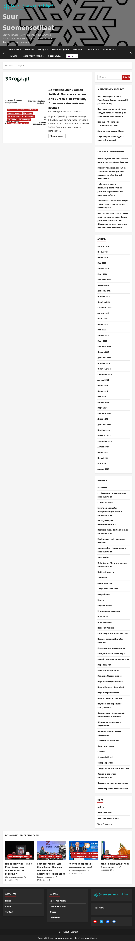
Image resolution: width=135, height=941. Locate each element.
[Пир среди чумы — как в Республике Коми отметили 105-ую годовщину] (19, 850)
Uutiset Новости (14, 113)
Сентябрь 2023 (104, 441)
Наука (28, 49)
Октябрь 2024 (103, 368)
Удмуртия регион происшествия (113, 768)
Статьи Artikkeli (105, 757)
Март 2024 (102, 407)
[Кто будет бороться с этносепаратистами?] (83, 850)
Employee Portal (57, 900)
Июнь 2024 (102, 391)
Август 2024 (103, 380)
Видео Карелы (104, 605)
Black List (102, 487)
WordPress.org (104, 824)
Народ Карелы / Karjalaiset (110, 687)
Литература (54, 56)
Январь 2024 (103, 418)
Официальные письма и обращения (109, 724)
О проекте (13, 49)
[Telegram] (101, 921)
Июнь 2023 (102, 458)
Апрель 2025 (103, 335)
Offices (52, 911)
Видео (13, 56)
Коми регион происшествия (111, 648)
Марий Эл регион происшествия (113, 659)
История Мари (104, 622)
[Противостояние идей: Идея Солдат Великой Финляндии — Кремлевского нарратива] (51, 850)
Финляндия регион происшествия (106, 775)
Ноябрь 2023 (103, 430)
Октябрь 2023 (103, 435)
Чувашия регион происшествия (112, 783)
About (8, 906)
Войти (100, 807)
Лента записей (104, 812)
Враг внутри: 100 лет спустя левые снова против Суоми (112, 204)
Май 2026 (101, 262)
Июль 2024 (102, 385)
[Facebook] (107, 921)
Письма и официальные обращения (109, 733)
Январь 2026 (103, 285)
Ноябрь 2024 (103, 363)
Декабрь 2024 (104, 357)
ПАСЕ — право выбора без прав (112, 162)
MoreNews (79, 938)
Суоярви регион (105, 762)
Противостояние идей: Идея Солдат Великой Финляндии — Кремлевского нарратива (112, 112)
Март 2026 (102, 274)
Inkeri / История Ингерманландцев (106, 522)
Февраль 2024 (104, 413)
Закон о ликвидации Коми (110, 131)
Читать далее (58, 135)
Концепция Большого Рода (19, 120)
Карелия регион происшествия (21, 116)
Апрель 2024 (103, 402)
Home (8, 900)
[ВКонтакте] (114, 921)
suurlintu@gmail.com (58, 112)
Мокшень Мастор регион (18, 123)
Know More (54, 917)
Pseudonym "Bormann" (108, 158)
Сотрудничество (32, 56)
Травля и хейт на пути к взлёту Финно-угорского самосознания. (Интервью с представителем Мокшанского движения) (112, 220)
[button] (4, 53)
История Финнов (105, 627)
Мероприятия (104, 664)
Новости (92, 49)
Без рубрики (103, 594)
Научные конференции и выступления (109, 705)
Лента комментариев (108, 818)
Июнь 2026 (102, 257)
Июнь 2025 (102, 324)
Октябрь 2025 (103, 302)
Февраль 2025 (104, 346)
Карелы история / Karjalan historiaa (110, 641)
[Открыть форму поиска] (131, 52)
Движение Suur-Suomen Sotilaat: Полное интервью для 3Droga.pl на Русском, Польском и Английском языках (67, 98)
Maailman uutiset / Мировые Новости (22, 110)
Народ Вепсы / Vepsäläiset (110, 681)
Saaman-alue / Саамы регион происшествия (111, 550)
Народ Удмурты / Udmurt (109, 698)
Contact (9, 911)
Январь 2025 (103, 352)
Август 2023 (103, 446)
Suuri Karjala (103, 557)
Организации (59, 49)
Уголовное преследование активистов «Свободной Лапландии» (110, 175)
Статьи (101, 751)
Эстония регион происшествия (112, 788)
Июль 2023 (102, 452)
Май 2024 (101, 396)
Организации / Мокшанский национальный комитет (110, 715)
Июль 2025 (102, 318)
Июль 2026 (102, 251)
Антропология (104, 583)
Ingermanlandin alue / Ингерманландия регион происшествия (109, 511)
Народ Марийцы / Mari (108, 692)
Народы (42, 49)
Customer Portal (57, 906)
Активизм (108, 49)
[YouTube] (95, 921)
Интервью (27, 113)
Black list (78, 49)
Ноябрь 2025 (103, 296)
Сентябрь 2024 (104, 374)
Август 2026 (103, 246)
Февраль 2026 (104, 279)
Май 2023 (101, 463)
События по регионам (108, 740)
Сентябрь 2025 (104, 307)
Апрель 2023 (103, 469)
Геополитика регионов (108, 611)
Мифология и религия (108, 670)
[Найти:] (109, 77)
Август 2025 (103, 313)
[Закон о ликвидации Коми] (115, 850)
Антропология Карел (107, 588)
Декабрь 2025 (104, 290)
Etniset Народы (105, 502)
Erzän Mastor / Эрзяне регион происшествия (111, 495)
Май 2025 (101, 329)
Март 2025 (102, 341)
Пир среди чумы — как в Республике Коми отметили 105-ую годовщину (113, 100)
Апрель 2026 (103, 268)
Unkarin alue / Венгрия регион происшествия (112, 565)
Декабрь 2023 (104, 424)
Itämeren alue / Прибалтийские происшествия (112, 531)
